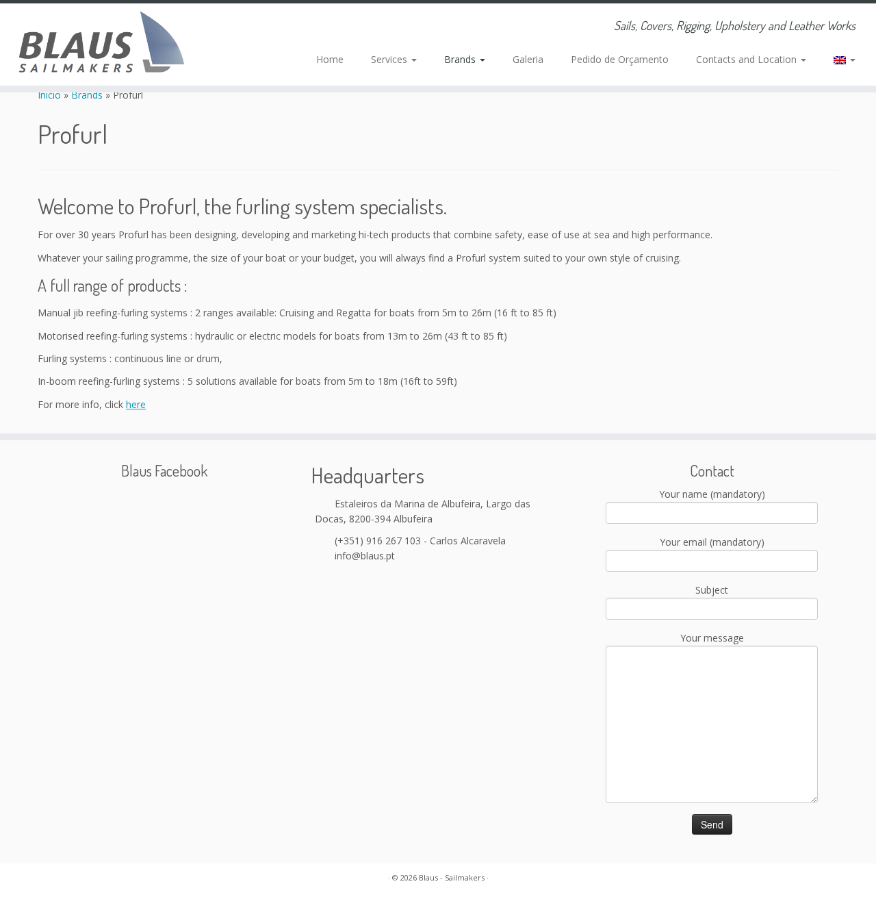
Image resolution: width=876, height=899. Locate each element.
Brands (461, 59)
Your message (712, 637)
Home (330, 59)
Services (390, 59)
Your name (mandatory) (712, 494)
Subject (711, 589)
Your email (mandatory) (712, 541)
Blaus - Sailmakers (452, 877)
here (136, 404)
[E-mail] (266, 27)
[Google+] (303, 27)
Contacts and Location (747, 59)
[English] (837, 60)
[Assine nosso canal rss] (247, 27)
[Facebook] (284, 27)
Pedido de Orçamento (620, 59)
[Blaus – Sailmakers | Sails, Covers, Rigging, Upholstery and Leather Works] (101, 44)
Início (51, 94)
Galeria (528, 59)
